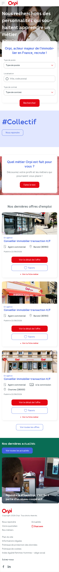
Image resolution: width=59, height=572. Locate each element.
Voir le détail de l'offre (29, 259)
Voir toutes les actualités (17, 450)
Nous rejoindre (13, 132)
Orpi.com (38, 526)
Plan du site (7, 537)
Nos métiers (7, 530)
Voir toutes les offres (29, 427)
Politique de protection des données (19, 545)
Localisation (9, 73)
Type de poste (9, 60)
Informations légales (12, 541)
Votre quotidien (9, 526)
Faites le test (30, 184)
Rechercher (29, 103)
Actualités (36, 522)
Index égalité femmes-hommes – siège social (23, 552)
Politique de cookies (11, 548)
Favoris (31, 267)
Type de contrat (10, 87)
